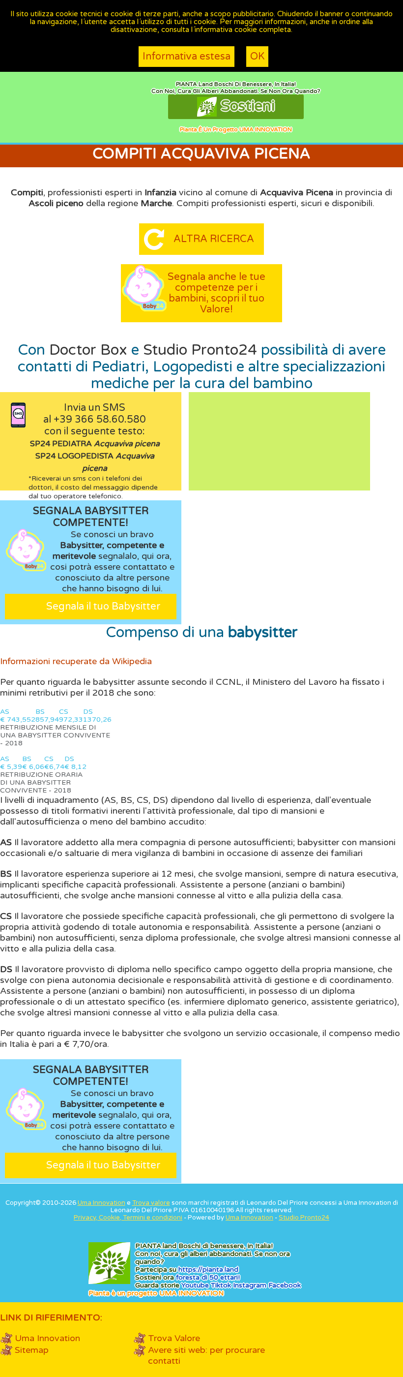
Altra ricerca (213, 239)
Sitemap (32, 1350)
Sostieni (246, 106)
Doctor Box (88, 350)
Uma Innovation (101, 1203)
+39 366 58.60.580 (100, 420)
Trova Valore (174, 1338)
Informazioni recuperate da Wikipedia (76, 661)
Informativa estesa (186, 56)
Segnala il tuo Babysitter (103, 606)
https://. (208, 1269)
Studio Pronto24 (200, 350)
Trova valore (151, 1203)
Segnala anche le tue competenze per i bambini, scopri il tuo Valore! (216, 293)
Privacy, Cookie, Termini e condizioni (128, 1218)
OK (257, 56)
